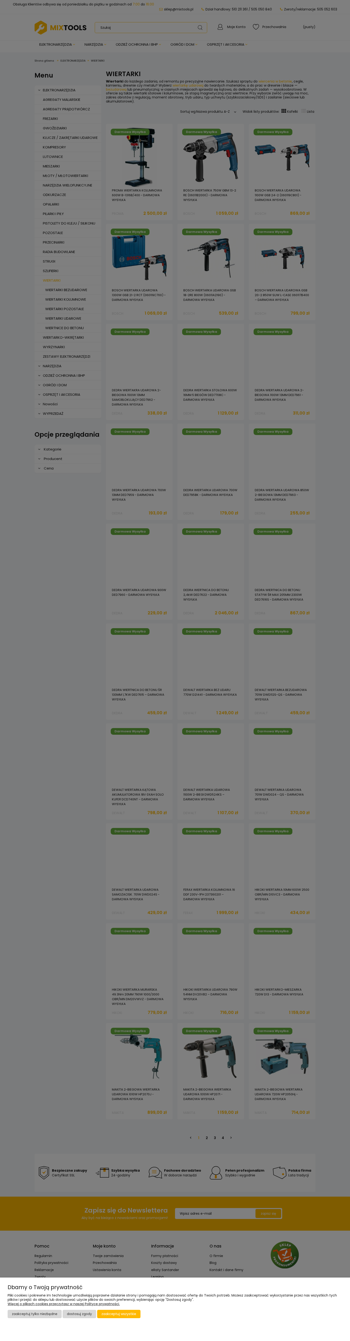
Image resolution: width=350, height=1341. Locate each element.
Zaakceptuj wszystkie (118, 1314)
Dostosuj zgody (79, 1314)
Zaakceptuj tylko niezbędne (34, 1314)
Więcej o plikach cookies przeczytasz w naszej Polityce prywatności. (64, 1304)
